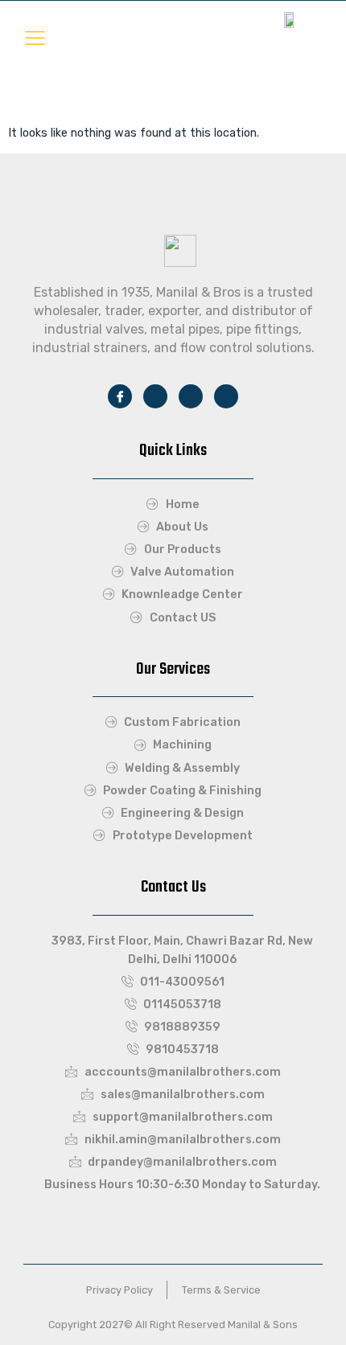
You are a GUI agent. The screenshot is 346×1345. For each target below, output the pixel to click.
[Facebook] (120, 396)
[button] (35, 38)
